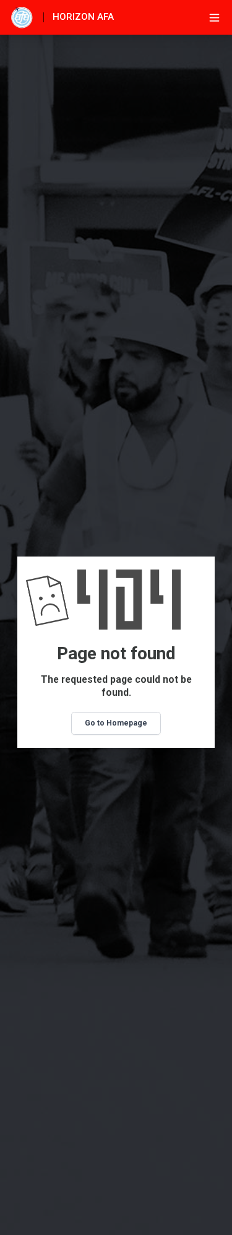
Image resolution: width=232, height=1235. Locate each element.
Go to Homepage (116, 723)
